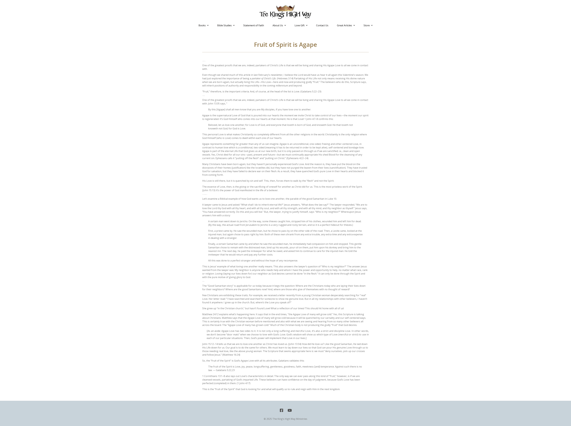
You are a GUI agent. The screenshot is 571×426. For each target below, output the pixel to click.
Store (367, 25)
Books (202, 25)
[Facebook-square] (281, 410)
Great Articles (344, 25)
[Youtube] (289, 410)
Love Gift (300, 25)
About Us (278, 25)
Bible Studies (224, 25)
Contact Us (322, 25)
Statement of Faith (253, 25)
